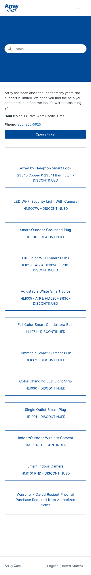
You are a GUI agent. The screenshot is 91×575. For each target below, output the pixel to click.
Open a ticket (45, 134)
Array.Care (13, 566)
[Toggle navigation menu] (78, 7)
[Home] (12, 8)
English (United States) (65, 566)
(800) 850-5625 (28, 124)
